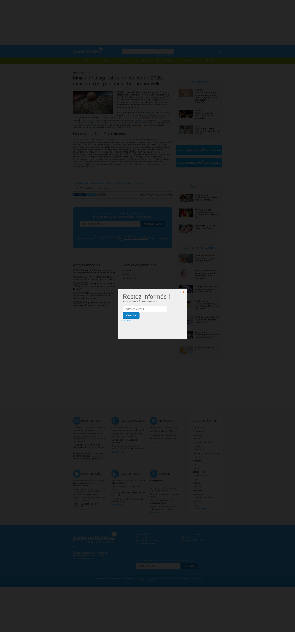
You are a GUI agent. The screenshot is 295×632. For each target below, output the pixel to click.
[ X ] (182, 291)
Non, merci (126, 320)
